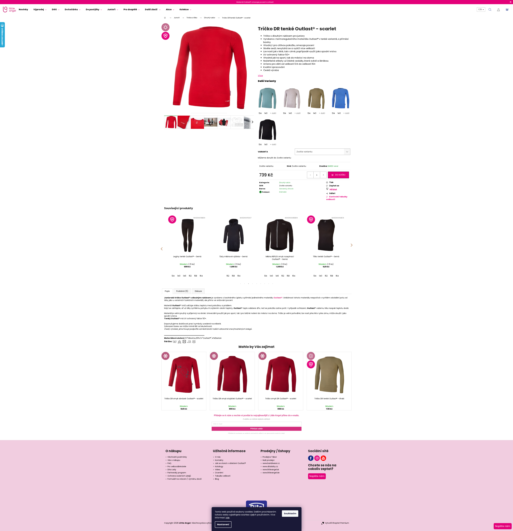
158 (195, 275)
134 (260, 113)
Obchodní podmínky (177, 457)
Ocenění (219, 472)
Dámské (282, 192)
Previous (161, 246)
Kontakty (219, 460)
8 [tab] (268, 283)
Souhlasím (290, 513)
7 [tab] (264, 283)
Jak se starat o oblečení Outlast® (230, 463)
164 (201, 275)
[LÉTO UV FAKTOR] (329, 374)
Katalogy (219, 466)
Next (351, 246)
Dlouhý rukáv (284, 182)
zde (227, 517)
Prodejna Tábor (270, 457)
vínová (290, 188)
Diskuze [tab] (198, 291)
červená (283, 188)
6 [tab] (260, 283)
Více (260, 75)
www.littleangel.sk (271, 469)
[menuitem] (23, 9)
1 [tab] (240, 283)
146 (184, 275)
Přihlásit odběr (256, 429)
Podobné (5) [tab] (182, 291)
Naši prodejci (268, 460)
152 (190, 275)
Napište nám (316, 476)
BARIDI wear (333, 166)
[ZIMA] (183, 374)
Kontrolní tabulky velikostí (336, 198)
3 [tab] (248, 283)
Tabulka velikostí (222, 476)
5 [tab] (256, 283)
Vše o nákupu (174, 460)
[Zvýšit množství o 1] (323, 175)
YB (323, 458)
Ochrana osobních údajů (179, 476)
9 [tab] (272, 283)
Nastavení (223, 524)
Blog (217, 479)
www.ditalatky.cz (270, 466)
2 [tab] (244, 283)
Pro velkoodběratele (177, 466)
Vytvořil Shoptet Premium (337, 523)
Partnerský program (177, 472)
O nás (217, 457)
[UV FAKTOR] (187, 234)
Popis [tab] (167, 291)
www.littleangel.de (271, 472)
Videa (217, 469)
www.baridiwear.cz (271, 463)
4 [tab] (252, 283)
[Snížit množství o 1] (310, 175)
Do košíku (340, 174)
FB (310, 458)
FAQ (169, 463)
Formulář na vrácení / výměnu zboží (185, 479)
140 (265, 113)
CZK (480, 9)
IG (317, 458)
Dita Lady (172, 469)
